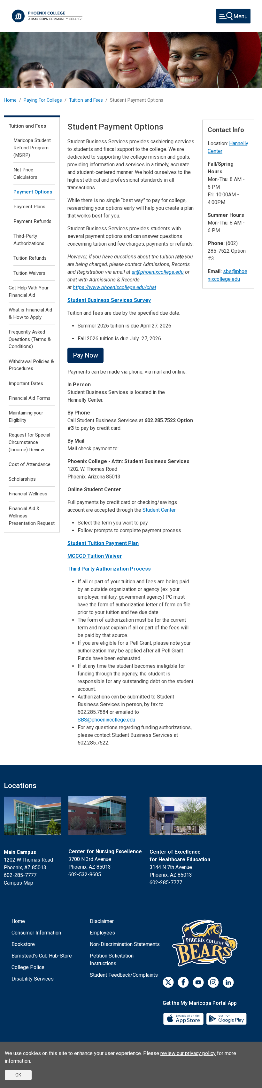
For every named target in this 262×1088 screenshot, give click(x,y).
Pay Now (85, 355)
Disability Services (33, 979)
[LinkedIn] (228, 982)
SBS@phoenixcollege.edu (106, 720)
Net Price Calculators (25, 173)
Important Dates (26, 383)
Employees (102, 933)
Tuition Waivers (29, 273)
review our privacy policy (188, 1053)
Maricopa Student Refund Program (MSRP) (32, 148)
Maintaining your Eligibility (26, 416)
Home (10, 100)
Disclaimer (102, 921)
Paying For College (43, 100)
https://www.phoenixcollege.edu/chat (114, 287)
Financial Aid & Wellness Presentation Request (32, 516)
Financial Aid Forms (29, 398)
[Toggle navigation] (233, 16)
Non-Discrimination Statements (125, 944)
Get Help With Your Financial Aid (29, 291)
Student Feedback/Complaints (124, 975)
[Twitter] (168, 982)
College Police (28, 967)
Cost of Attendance (29, 464)
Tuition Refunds (30, 258)
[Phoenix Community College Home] (47, 16)
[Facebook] (183, 982)
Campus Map (18, 883)
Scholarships (22, 479)
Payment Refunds (32, 221)
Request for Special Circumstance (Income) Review (29, 442)
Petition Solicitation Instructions (112, 959)
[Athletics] (207, 943)
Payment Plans (29, 206)
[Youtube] (198, 982)
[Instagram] (213, 982)
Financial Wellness (28, 494)
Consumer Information (36, 933)
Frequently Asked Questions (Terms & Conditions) (30, 339)
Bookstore (23, 944)
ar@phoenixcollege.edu (158, 272)
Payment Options (32, 192)
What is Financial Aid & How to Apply (30, 313)
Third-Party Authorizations (28, 239)
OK (18, 1074)
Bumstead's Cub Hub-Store (42, 956)
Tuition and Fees (86, 100)
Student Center (159, 510)
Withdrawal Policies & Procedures (31, 365)
